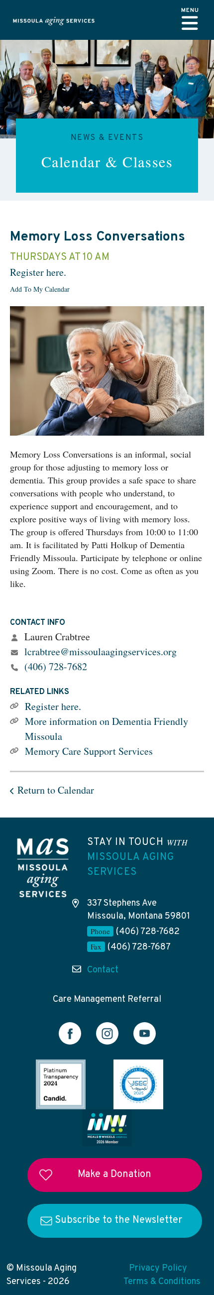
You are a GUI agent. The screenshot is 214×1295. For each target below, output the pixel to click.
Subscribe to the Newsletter (118, 1220)
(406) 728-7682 (55, 666)
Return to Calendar (55, 790)
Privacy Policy (158, 1268)
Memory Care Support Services (89, 751)
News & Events (107, 138)
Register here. (38, 272)
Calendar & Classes (107, 161)
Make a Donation (114, 1174)
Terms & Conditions (162, 1282)
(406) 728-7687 (139, 947)
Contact (102, 970)
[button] (190, 20)
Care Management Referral (107, 999)
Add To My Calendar (40, 289)
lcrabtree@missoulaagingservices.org (100, 651)
